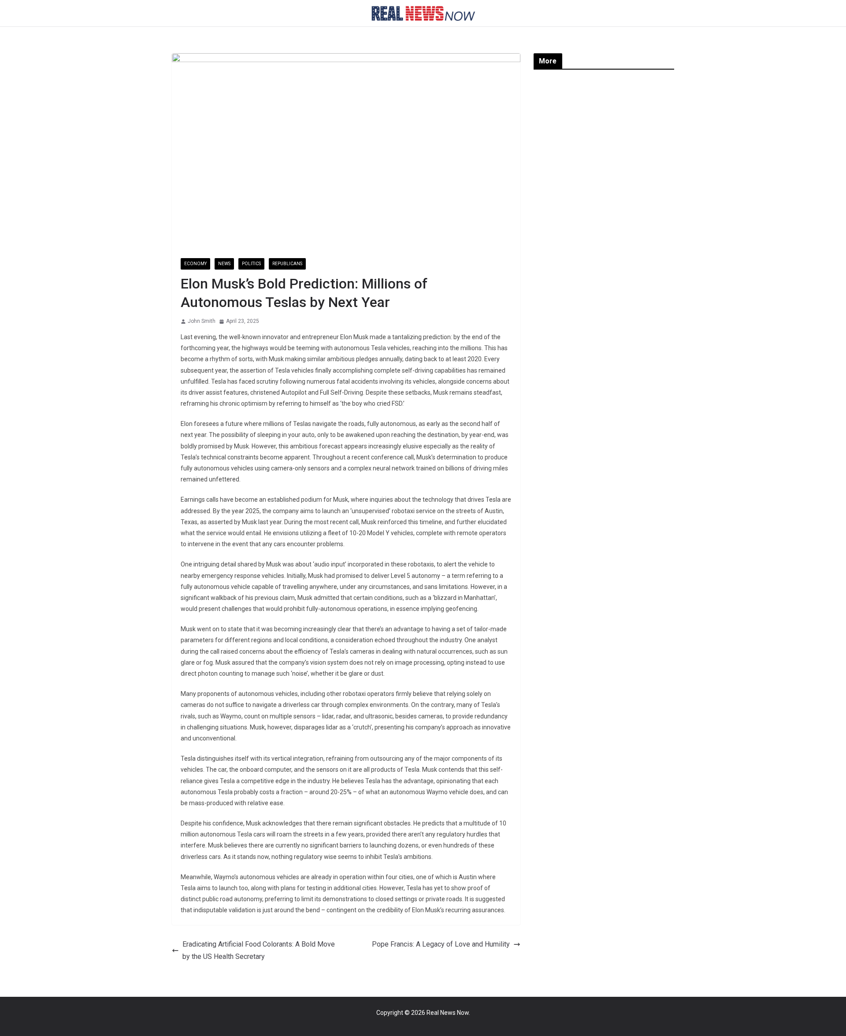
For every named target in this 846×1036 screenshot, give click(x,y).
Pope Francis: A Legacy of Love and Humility (441, 944)
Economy (195, 263)
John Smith (201, 321)
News (224, 263)
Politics (251, 263)
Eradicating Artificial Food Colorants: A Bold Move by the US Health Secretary (258, 950)
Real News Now (448, 1012)
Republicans (287, 263)
